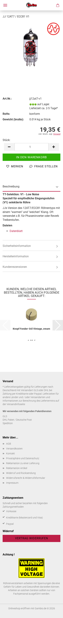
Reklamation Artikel (16, 468)
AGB (8, 443)
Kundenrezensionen (15, 266)
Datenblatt (16, 231)
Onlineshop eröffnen (19, 608)
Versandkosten (14, 448)
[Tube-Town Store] (31, 5)
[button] (9, 147)
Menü (5, 5)
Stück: (6, 140)
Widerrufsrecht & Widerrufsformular (25, 478)
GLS (5, 416)
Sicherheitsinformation (17, 246)
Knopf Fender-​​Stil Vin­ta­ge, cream (31, 328)
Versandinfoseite (16, 404)
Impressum (12, 482)
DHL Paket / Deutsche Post (17, 419)
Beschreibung (11, 186)
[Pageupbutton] (53, 613)
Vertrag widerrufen (31, 538)
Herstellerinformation (16, 256)
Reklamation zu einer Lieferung (22, 463)
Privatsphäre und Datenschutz (22, 458)
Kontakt (10, 453)
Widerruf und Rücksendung (21, 473)
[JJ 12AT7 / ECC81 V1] (31, 47)
